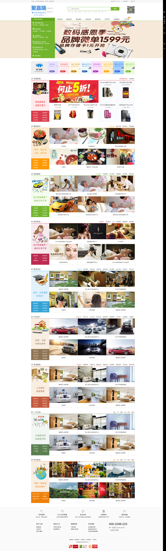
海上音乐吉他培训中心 (92, 289)
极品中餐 (118, 126)
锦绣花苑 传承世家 (54, 66)
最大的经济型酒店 (65, 66)
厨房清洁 (35, 37)
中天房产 (118, 317)
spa (113, 221)
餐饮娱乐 (69, 19)
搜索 (115, 8)
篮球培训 (105, 269)
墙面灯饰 (105, 364)
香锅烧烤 (131, 126)
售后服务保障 (91, 527)
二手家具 (44, 448)
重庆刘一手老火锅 (92, 167)
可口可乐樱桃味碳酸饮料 (107, 105)
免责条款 (71, 539)
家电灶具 (98, 364)
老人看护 (44, 208)
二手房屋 (44, 451)
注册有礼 (104, 515)
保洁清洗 (44, 213)
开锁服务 (105, 174)
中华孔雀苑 (45, 498)
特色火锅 (111, 126)
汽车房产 (107, 19)
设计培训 (44, 310)
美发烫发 (108, 221)
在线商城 (59, 19)
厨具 (128, 412)
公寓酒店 (44, 162)
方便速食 (48, 31)
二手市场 (126, 19)
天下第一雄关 (35, 494)
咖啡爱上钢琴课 (63, 289)
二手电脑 (35, 451)
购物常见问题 (74, 529)
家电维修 (44, 215)
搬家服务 (35, 213)
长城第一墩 (36, 498)
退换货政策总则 (92, 529)
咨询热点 (83, 539)
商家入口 (49, 12)
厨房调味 (35, 31)
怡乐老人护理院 (92, 194)
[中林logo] (37, 10)
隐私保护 (77, 539)
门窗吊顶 (92, 364)
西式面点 (125, 126)
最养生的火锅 (74, 66)
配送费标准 (57, 529)
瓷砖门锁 (131, 364)
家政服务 (78, 19)
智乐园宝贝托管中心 (92, 214)
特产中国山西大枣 (73, 105)
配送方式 (57, 524)
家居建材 (116, 19)
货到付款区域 (57, 527)
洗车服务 (125, 174)
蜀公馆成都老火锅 (120, 146)
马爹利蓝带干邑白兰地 (126, 105)
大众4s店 (92, 317)
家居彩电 (44, 117)
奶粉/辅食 (35, 51)
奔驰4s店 (78, 317)
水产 (105, 11)
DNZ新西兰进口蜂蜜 (125, 82)
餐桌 (133, 412)
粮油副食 (38, 29)
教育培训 (97, 19)
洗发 (89, 11)
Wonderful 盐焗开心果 (90, 105)
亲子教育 (111, 269)
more (51, 71)
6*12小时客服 (62, 515)
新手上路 (39, 524)
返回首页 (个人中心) (115, 1)
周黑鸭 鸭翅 (57, 105)
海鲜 (102, 11)
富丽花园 (111, 317)
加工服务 (35, 215)
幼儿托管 (111, 174)
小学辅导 (79, 269)
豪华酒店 (35, 165)
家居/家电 (38, 55)
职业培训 (35, 310)
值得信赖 (124, 515)
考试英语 (85, 269)
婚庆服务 (131, 221)
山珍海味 (35, 160)
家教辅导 (35, 303)
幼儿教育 (44, 308)
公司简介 (95, 539)
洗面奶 (79, 11)
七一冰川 (44, 494)
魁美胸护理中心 (92, 241)
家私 (47, 37)
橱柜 (121, 412)
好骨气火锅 (120, 167)
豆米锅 (63, 146)
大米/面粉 (42, 31)
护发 (92, 11)
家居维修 (98, 174)
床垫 (114, 412)
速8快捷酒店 (64, 64)
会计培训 (118, 269)
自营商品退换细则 (93, 531)
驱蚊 (76, 11)
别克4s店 (98, 317)
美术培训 (92, 269)
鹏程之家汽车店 (87, 64)
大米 (72, 11)
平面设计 (125, 269)
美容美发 (88, 19)
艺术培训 (44, 305)
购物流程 (38, 527)
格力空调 (84, 11)
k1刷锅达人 (92, 146)
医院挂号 (131, 174)
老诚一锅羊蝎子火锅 (77, 64)
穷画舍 (63, 310)
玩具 (46, 49)
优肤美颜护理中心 (92, 262)
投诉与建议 (39, 531)
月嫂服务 (35, 208)
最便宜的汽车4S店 (87, 66)
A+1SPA (120, 241)
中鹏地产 (131, 317)
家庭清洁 (38, 35)
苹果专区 (35, 446)
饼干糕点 (35, 25)
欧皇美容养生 (63, 262)
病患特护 (35, 210)
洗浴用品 (44, 115)
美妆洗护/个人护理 (40, 42)
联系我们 (89, 539)
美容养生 (101, 221)
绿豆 (69, 11)
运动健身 (118, 221)
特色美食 (44, 160)
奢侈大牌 (44, 446)
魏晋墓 (45, 496)
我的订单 (133, 1)
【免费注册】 (51, 1)
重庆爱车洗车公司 (63, 214)
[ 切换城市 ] (50, 8)
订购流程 (73, 527)
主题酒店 (35, 162)
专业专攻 (83, 515)
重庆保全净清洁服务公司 (63, 194)
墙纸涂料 (118, 364)
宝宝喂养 (35, 117)
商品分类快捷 (38, 19)
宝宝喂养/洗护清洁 (38, 49)
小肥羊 (63, 167)
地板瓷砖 (85, 364)
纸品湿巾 (41, 37)
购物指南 (74, 524)
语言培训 (44, 303)
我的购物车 (125, 1)
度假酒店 (44, 165)
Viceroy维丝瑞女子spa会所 (63, 241)
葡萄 (96, 11)
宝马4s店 (85, 317)
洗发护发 (47, 43)
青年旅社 (35, 167)
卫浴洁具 (125, 364)
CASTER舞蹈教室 (120, 289)
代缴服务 (118, 174)
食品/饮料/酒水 (39, 23)
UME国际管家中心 (120, 194)
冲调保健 (41, 25)
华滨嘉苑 (125, 317)
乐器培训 (98, 269)
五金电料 (111, 364)
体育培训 (35, 308)
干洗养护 (44, 210)
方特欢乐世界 (35, 496)
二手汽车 (35, 448)
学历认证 (131, 269)
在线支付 (38, 529)
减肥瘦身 (125, 221)
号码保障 (41, 515)
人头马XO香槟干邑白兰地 (108, 82)
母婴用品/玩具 (38, 47)
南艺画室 (92, 310)
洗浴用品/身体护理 (38, 43)
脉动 (99, 11)
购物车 (164, 21)
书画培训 (35, 305)
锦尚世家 (52, 64)
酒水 (47, 25)
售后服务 (91, 524)
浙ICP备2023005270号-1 (82, 542)
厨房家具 (79, 364)
